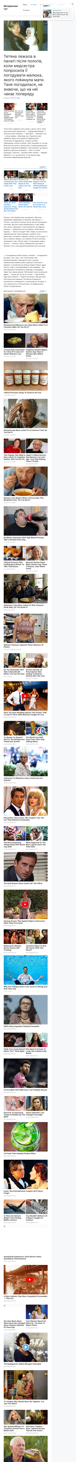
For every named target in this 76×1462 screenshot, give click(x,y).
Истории (34, 4)
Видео (25, 4)
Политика (26, 10)
